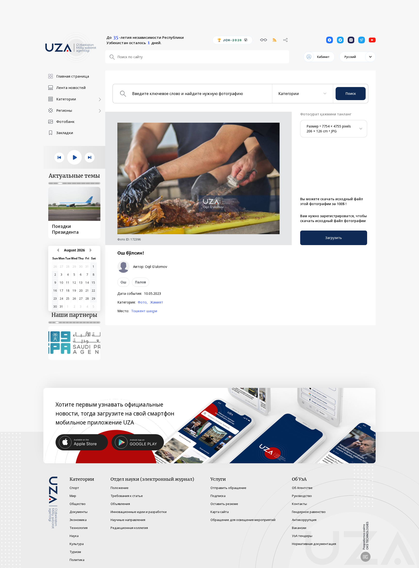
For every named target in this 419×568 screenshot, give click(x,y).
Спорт (74, 488)
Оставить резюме (224, 504)
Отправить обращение (228, 488)
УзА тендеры (302, 536)
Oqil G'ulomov (156, 267)
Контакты (299, 504)
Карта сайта (219, 512)
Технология (79, 528)
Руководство (302, 496)
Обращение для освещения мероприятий (242, 520)
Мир (73, 496)
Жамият (156, 302)
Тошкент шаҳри (144, 311)
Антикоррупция (304, 520)
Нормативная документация (314, 544)
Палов (140, 282)
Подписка (218, 496)
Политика (77, 560)
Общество (78, 504)
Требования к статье (127, 496)
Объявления (120, 504)
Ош (123, 282)
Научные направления (128, 520)
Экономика (78, 520)
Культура (77, 544)
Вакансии (299, 528)
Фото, (143, 302)
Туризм (75, 552)
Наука (74, 536)
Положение (120, 488)
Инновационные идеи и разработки (139, 512)
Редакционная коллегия (129, 528)
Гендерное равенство (309, 512)
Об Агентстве (302, 488)
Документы (79, 512)
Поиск (351, 93)
